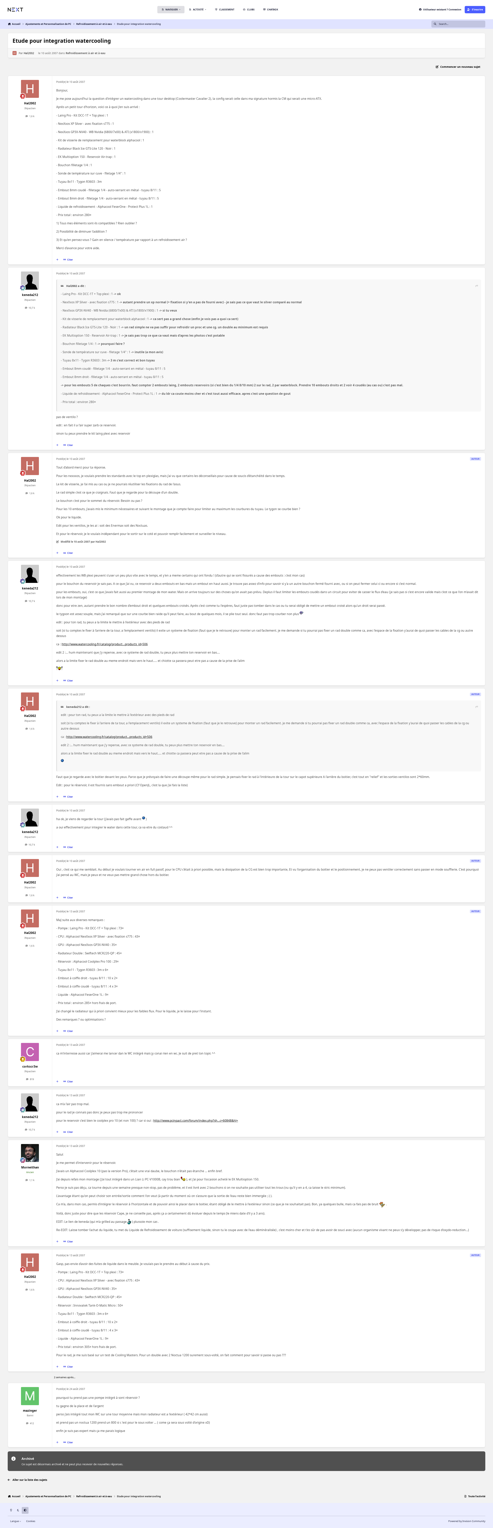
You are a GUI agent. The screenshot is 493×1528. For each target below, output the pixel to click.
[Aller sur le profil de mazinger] (30, 1396)
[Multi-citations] (57, 260)
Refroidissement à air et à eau (85, 53)
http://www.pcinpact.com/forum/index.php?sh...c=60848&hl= (195, 1121)
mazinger (30, 1411)
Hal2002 (29, 53)
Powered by (466, 1521)
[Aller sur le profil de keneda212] (30, 281)
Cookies (30, 1521)
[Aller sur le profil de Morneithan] (30, 1153)
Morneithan (30, 1167)
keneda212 (30, 295)
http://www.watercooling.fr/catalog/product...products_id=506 (105, 644)
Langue (14, 1521)
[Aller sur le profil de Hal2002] (15, 53)
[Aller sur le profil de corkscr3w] (30, 1052)
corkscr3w (30, 1066)
